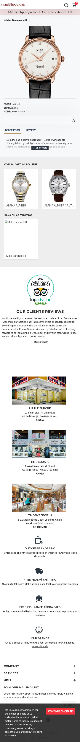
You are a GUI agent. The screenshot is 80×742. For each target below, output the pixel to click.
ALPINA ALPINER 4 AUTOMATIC (59, 205)
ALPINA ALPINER (16, 205)
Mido (15, 108)
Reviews (31, 130)
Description (12, 130)
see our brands (40, 646)
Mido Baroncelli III (16, 255)
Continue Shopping (60, 711)
